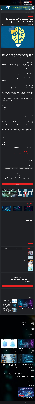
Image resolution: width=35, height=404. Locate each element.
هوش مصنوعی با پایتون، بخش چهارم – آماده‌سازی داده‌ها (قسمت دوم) (23, 149)
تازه (17, 248)
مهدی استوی (28, 376)
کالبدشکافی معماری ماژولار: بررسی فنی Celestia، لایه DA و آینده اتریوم (7, 300)
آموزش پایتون (26, 374)
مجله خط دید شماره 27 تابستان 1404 (28, 397)
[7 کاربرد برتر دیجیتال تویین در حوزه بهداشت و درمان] (30, 257)
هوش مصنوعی (7, 168)
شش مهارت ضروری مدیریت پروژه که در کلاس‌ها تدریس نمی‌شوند (22, 383)
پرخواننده (28, 248)
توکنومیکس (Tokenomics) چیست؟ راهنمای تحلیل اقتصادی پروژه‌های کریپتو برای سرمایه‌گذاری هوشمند (17, 213)
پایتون (16, 168)
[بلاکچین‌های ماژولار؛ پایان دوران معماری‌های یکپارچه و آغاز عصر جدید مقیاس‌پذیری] (14, 305)
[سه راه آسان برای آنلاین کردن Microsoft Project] (30, 269)
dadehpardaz (28, 373)
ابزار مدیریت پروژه (21, 374)
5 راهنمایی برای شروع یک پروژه (23, 263)
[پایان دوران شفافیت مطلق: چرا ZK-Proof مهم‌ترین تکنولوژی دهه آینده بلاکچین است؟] (26, 343)
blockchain (32, 373)
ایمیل (32, 237)
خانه (31, 14)
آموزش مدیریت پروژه (31, 374)
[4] (23, 97)
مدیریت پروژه (32, 376)
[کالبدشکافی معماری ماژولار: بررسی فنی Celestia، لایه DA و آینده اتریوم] (14, 301)
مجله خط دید (29, 24)
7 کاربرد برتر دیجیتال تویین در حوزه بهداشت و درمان (20, 255)
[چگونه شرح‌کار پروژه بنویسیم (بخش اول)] (30, 261)
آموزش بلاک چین (5, 373)
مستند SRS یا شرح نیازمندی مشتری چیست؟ (21, 251)
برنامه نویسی (12, 374)
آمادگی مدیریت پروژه (11, 373)
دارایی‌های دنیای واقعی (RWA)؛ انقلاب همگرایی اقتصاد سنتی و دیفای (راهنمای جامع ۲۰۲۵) (7, 309)
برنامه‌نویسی (21, 168)
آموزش (30, 14)
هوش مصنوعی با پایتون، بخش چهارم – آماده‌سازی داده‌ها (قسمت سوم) (22, 151)
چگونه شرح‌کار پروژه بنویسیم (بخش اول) (22, 260)
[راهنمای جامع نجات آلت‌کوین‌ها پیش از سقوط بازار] (6, 208)
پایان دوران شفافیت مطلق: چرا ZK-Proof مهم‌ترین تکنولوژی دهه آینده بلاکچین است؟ (26, 309)
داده (12, 168)
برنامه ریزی (16, 374)
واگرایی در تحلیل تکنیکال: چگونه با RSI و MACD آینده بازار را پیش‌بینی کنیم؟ (28, 213)
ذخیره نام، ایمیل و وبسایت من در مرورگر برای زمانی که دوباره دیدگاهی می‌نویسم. (22, 240)
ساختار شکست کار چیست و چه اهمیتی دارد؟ (24, 381)
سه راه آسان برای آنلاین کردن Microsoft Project (20, 267)
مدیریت (5, 374)
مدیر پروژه (9, 374)
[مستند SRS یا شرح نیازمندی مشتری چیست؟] (30, 253)
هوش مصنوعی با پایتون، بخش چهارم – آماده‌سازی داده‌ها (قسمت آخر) (23, 153)
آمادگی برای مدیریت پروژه (18, 373)
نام (32, 234)
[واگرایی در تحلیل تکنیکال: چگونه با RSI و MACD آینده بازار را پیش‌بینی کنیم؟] (28, 208)
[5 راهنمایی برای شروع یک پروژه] (30, 265)
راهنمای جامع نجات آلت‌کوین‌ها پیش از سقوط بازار (6, 212)
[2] (32, 160)
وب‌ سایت (16, 237)
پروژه (17, 376)
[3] (32, 163)
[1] (27, 77)
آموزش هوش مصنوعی (28, 168)
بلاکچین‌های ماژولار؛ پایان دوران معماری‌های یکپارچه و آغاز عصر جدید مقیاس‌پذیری (21, 12)
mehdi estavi (23, 373)
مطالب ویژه (29, 16)
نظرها (6, 248)
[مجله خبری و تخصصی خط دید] (28, 3)
